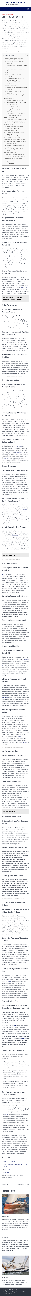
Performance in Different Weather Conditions (15, 83)
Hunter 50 (5, 1278)
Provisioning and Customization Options (16, 123)
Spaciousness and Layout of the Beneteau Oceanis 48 (17, 88)
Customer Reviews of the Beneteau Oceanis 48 (15, 133)
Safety (3, 574)
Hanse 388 (5, 1216)
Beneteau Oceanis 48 (12, 1176)
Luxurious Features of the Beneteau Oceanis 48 (15, 92)
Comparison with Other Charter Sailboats (14, 140)
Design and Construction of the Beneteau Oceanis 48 (17, 62)
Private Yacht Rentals (15, 2)
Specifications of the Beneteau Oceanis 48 (17, 60)
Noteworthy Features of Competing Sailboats (15, 146)
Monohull (4, 1178)
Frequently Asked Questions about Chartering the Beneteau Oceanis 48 (16, 155)
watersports (24, 287)
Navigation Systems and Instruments (16, 113)
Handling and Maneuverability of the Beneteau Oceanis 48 (15, 79)
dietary (20, 736)
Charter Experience (9, 99)
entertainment (18, 446)
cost (3, 665)
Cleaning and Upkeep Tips (13, 128)
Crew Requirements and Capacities (15, 100)
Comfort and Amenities (10, 86)
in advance (15, 535)
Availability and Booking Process (14, 106)
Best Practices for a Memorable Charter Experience (16, 161)
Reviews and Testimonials (10, 130)
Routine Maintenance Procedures (15, 126)
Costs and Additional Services (11, 117)
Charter (21, 1176)
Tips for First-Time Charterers (14, 158)
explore (25, 509)
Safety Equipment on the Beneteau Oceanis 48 (15, 111)
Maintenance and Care (10, 125)
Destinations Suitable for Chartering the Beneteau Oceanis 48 (16, 103)
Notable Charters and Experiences (15, 136)
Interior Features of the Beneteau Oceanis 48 (17, 66)
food (15, 1025)
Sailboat (10, 1178)
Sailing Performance (9, 73)
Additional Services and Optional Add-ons (16, 121)
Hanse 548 (7, 1172)
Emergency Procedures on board (14, 115)
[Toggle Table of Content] (26, 55)
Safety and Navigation (9, 108)
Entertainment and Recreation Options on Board (17, 96)
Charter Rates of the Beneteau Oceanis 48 (17, 119)
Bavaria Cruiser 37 (9, 1162)
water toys (6, 458)
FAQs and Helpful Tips (10, 153)
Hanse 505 (7, 1169)
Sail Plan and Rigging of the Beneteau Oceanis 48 (16, 75)
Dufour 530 (5, 1237)
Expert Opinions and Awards (13, 138)
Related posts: (10, 163)
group (9, 981)
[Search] (28, 9)
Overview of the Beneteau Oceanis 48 (13, 58)
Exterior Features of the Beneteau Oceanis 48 (17, 70)
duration (26, 659)
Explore (6, 1115)
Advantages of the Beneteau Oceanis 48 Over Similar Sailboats (16, 142)
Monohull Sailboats (7, 14)
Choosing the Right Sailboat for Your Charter (15, 149)
